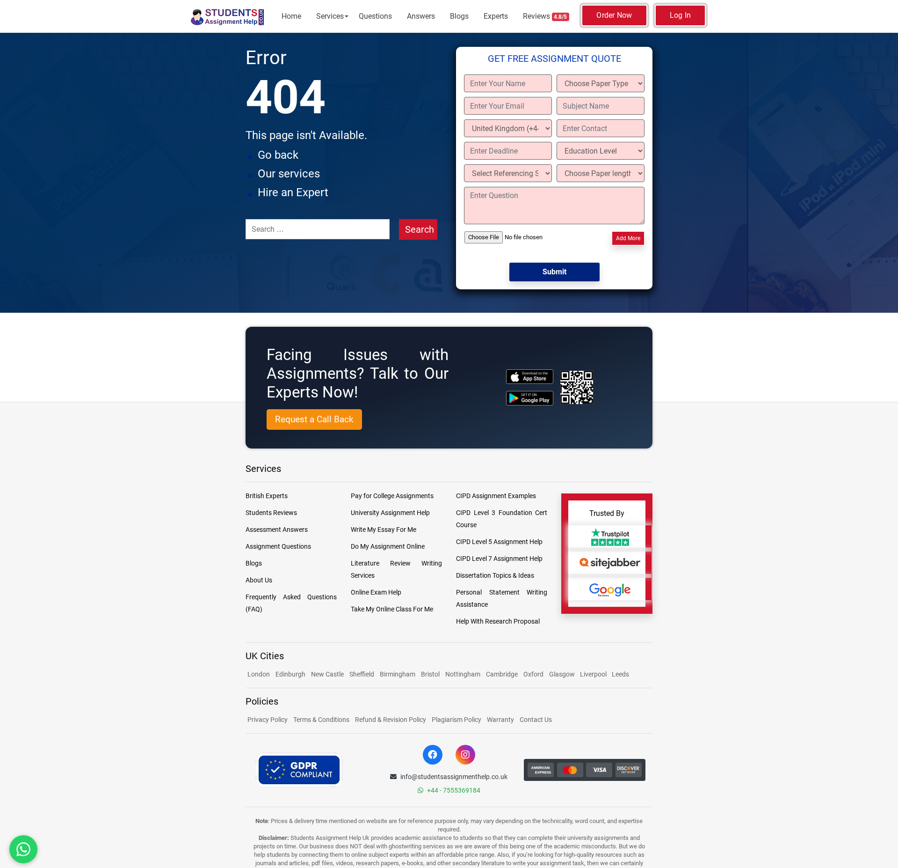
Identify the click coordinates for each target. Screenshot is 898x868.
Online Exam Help (376, 592)
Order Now (614, 15)
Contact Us (536, 719)
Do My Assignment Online (388, 546)
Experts (496, 16)
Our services (289, 173)
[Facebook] (432, 755)
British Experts (267, 496)
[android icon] (529, 398)
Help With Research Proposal (498, 621)
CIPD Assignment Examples (496, 496)
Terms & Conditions (321, 719)
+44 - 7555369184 (453, 790)
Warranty (500, 719)
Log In (680, 15)
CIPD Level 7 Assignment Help (499, 558)
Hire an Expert (293, 192)
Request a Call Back (314, 419)
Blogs (459, 16)
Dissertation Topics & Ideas (495, 575)
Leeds (620, 674)
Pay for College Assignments (392, 496)
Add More (628, 238)
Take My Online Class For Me (392, 609)
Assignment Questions (278, 546)
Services (330, 16)
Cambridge (502, 674)
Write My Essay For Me (383, 529)
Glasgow (562, 674)
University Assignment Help (390, 512)
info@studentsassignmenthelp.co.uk (453, 776)
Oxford (533, 674)
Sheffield (361, 674)
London (258, 674)
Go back (278, 155)
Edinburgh (290, 674)
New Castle (327, 674)
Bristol (430, 674)
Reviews (545, 16)
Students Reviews (271, 512)
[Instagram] (465, 755)
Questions (375, 16)
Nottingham (462, 674)
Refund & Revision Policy (390, 719)
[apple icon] (529, 376)
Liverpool (594, 674)
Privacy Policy (267, 719)
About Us (259, 580)
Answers (421, 16)
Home (291, 16)
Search (419, 229)
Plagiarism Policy (456, 719)
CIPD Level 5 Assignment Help (499, 541)
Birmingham (397, 674)
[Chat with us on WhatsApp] (23, 849)
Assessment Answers (277, 529)
